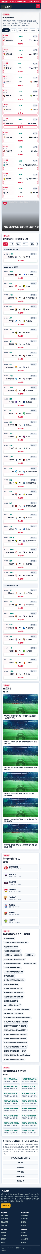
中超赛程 (20, 1162)
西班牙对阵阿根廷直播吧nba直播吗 (15, 1038)
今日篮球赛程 (4, 1219)
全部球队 (5, 862)
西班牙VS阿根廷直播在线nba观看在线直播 (17, 1017)
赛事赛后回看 (20, 1176)
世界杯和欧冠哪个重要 (11, 984)
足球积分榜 (20, 1181)
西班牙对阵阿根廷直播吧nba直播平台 (15, 1047)
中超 (20, 30)
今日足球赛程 (4, 1215)
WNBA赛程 (20, 1172)
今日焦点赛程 (4, 1222)
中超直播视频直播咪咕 (11, 947)
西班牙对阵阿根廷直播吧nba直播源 (15, 1051)
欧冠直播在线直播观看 (11, 1001)
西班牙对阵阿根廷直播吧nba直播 (14, 1059)
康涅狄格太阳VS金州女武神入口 (20, 1158)
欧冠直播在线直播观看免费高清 (13, 997)
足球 (32, 244)
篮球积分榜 (24, 1219)
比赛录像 (23, 1222)
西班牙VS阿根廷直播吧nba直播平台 (15, 1026)
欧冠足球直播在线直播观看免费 (13, 992)
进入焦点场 (6, 1205)
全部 (5, 244)
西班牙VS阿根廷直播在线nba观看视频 (16, 1022)
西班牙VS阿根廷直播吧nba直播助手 (15, 1030)
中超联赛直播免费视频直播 (12, 963)
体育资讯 (23, 1242)
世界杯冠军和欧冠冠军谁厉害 (13, 988)
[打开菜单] (38, 6)
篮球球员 (3, 1242)
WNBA (33, 30)
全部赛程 (5, 30)
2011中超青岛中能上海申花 (12, 1005)
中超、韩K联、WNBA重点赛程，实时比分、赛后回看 (20, 1)
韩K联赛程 (20, 1167)
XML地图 (3, 1250)
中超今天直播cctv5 (30, 963)
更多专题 (5, 1074)
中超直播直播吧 (9, 938)
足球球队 (3, 1232)
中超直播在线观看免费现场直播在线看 (15, 942)
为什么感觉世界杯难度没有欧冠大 (14, 980)
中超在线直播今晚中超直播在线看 (14, 959)
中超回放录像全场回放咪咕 (12, 967)
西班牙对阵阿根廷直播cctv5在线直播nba (17, 1055)
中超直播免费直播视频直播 (12, 951)
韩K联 (26, 30)
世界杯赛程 (4, 1225)
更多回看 (5, 692)
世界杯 (13, 30)
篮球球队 (3, 1239)
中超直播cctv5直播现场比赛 (13, 955)
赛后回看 (23, 1225)
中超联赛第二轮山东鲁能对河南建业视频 (16, 1009)
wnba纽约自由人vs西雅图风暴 (13, 1013)
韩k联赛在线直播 (9, 976)
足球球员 (3, 1236)
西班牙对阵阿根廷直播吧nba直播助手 (15, 1042)
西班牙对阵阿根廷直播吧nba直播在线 (15, 1034)
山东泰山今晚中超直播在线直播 (13, 972)
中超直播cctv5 (30, 955)
